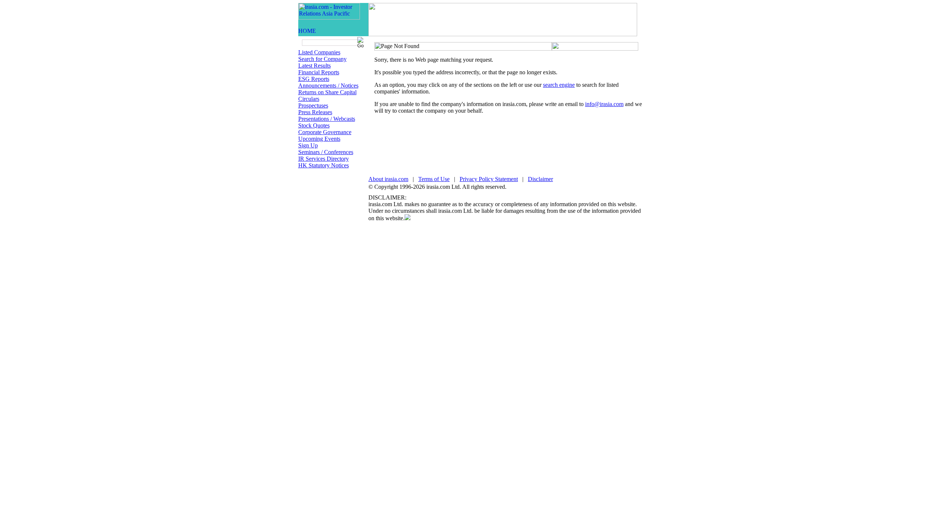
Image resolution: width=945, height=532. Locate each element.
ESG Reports (313, 79)
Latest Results (314, 65)
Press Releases (315, 112)
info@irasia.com (604, 104)
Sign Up (308, 145)
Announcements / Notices (328, 85)
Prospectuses (313, 105)
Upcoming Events (319, 139)
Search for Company (322, 59)
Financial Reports (318, 72)
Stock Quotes (314, 125)
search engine (559, 85)
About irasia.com (388, 179)
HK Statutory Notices (323, 165)
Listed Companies (319, 52)
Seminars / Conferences (325, 152)
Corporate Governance (324, 132)
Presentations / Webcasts (326, 119)
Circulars (308, 99)
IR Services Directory (323, 159)
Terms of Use (434, 179)
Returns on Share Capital (327, 92)
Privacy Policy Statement (489, 179)
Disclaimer (540, 179)
